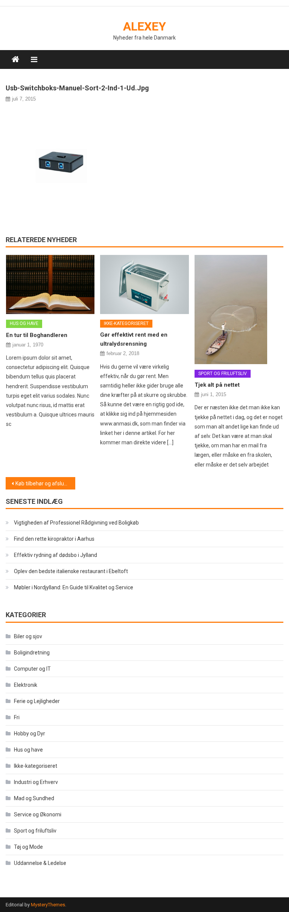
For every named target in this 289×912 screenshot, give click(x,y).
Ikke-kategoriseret (126, 323)
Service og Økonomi (37, 814)
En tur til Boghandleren (36, 335)
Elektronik (25, 685)
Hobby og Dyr (29, 734)
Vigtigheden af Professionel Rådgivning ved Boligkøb (76, 523)
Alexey (144, 26)
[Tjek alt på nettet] (239, 309)
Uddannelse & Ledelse (40, 863)
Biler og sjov (28, 636)
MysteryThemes (48, 904)
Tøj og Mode (28, 847)
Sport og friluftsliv (222, 373)
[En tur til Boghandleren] (50, 284)
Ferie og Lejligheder (37, 701)
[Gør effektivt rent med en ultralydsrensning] (144, 284)
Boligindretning (32, 653)
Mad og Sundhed (34, 798)
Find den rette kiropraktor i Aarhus (54, 539)
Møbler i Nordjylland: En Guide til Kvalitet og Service (73, 587)
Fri (17, 717)
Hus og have (24, 323)
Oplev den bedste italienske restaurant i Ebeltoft (71, 571)
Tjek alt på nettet (217, 384)
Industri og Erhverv (36, 782)
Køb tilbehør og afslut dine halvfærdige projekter (45, 483)
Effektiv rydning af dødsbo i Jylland (55, 555)
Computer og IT (32, 669)
